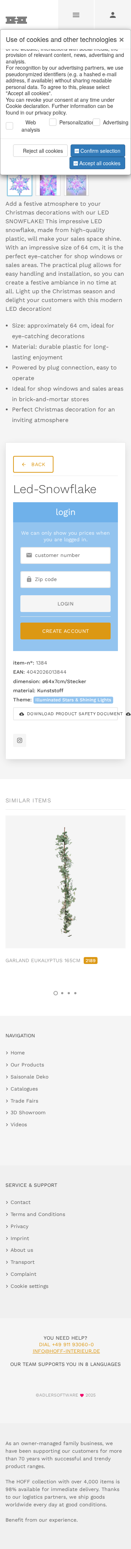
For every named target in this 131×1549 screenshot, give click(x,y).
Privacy (19, 1226)
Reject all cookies (43, 150)
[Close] (119, 36)
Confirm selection (100, 150)
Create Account (65, 631)
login (65, 604)
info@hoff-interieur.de (66, 1351)
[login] (113, 14)
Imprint (20, 1238)
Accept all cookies (99, 163)
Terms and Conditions (38, 1214)
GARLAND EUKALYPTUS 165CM (50, 960)
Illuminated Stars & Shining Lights (73, 699)
